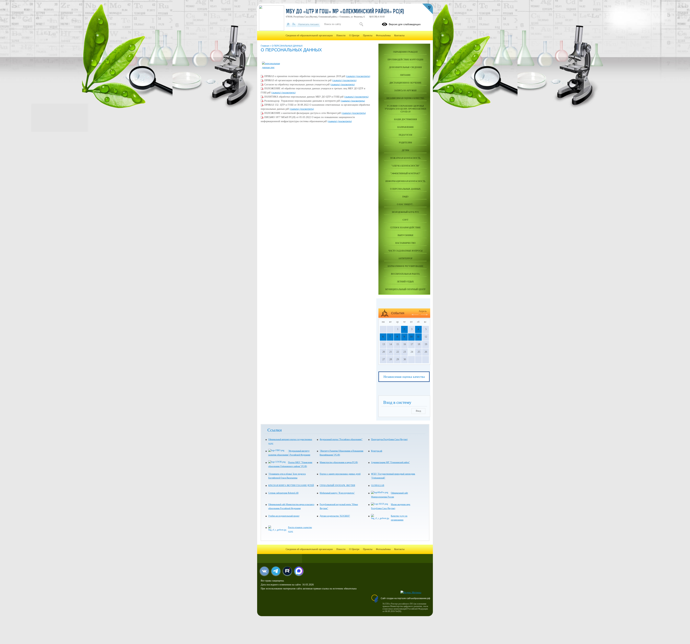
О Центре (354, 35)
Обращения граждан (405, 52)
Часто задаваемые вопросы (405, 251)
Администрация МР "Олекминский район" (390, 462)
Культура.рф (376, 451)
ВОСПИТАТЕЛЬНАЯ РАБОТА (405, 274)
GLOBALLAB (377, 485)
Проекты (367, 35)
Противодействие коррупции (405, 59)
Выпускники (405, 235)
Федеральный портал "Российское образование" (341, 439)
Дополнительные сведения (405, 67)
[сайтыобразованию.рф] (427, 9)
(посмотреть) (363, 76)
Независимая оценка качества (405, 98)
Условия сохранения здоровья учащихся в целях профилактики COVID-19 (405, 109)
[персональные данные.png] (274, 67)
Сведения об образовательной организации (309, 35)
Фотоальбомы (383, 35)
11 (418, 336)
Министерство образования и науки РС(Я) (339, 462)
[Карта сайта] (293, 24)
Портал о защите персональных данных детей (340, 474)
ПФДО (405, 196)
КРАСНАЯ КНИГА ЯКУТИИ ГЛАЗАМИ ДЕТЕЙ (291, 485)
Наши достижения (405, 119)
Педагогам (405, 135)
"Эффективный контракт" (405, 173)
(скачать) (351, 76)
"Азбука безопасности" (405, 166)
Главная (265, 46)
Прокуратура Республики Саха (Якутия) (389, 439)
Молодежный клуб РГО (405, 212)
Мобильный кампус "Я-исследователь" (337, 493)
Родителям (405, 142)
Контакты (399, 35)
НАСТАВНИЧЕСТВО (405, 243)
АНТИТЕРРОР (405, 258)
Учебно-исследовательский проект (283, 516)
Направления (405, 127)
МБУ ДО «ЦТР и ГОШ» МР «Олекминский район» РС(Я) (345, 12)
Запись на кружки (405, 90)
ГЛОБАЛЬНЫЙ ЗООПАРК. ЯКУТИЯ (337, 485)
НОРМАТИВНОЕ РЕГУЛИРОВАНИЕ (405, 266)
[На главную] (288, 24)
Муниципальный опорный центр (405, 289)
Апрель (423, 311)
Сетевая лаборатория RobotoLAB (283, 493)
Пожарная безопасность (405, 158)
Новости (341, 35)
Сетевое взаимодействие (405, 227)
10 (411, 336)
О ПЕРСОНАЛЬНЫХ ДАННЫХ (287, 46)
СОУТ (405, 220)
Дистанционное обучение (405, 83)
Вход (418, 411)
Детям (405, 150)
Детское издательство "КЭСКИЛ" (335, 516)
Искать (361, 24)
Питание (405, 75)
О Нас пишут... (405, 204)
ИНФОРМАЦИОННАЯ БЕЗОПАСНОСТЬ (405, 181)
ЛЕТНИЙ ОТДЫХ (405, 281)
